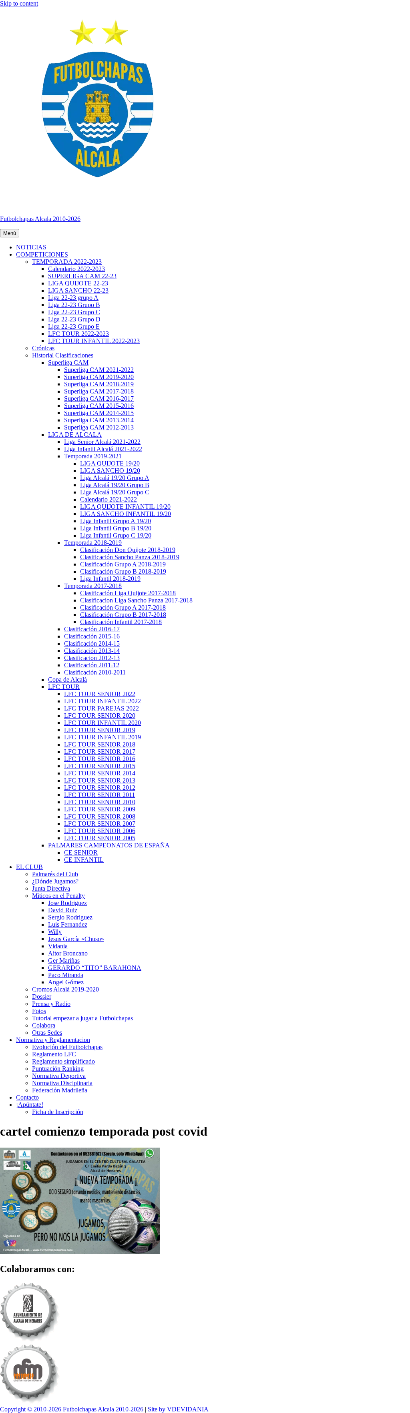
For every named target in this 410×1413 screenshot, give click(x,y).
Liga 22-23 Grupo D (74, 319)
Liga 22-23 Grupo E (74, 326)
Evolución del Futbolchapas (67, 1047)
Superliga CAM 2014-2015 (99, 412)
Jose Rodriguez (67, 902)
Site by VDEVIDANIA (178, 1409)
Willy (55, 931)
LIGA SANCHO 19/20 (110, 470)
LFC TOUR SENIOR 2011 (99, 794)
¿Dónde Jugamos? (55, 881)
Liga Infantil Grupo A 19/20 (115, 521)
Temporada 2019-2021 (93, 456)
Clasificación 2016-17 (92, 629)
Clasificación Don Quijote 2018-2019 (127, 549)
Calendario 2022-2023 (76, 268)
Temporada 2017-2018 (93, 585)
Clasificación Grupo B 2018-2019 (123, 571)
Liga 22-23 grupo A (73, 297)
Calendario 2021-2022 (108, 499)
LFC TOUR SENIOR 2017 (99, 751)
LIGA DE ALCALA (75, 434)
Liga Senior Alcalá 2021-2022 (102, 441)
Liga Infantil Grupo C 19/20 (115, 535)
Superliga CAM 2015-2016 (99, 405)
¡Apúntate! (29, 1104)
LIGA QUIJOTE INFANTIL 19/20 (125, 506)
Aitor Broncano (68, 953)
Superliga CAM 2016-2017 (99, 398)
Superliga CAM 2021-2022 (99, 369)
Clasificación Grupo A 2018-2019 (123, 564)
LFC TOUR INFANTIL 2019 (102, 737)
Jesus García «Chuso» (76, 938)
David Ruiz (62, 910)
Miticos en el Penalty (58, 895)
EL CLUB (29, 866)
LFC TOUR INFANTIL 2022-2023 (94, 340)
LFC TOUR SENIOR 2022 (99, 693)
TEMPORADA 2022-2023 (67, 261)
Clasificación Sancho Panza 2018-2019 (129, 557)
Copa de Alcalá (67, 679)
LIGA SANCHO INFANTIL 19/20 (125, 513)
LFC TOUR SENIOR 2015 (99, 766)
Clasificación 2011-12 (91, 665)
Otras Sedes (47, 1032)
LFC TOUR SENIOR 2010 (99, 802)
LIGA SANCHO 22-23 (78, 290)
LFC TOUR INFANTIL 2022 (102, 701)
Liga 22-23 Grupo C (74, 312)
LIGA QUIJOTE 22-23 (78, 283)
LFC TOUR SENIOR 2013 (99, 780)
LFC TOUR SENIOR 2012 (99, 787)
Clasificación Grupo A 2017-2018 (123, 607)
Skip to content (19, 3)
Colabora (43, 1025)
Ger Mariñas (64, 960)
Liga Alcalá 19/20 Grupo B (114, 485)
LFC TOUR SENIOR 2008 (99, 816)
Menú (9, 233)
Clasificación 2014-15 (92, 643)
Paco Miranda (65, 974)
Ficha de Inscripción (57, 1111)
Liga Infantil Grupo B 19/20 (115, 528)
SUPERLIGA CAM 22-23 (82, 276)
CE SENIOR (81, 852)
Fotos (39, 1011)
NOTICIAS (31, 247)
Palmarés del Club (55, 874)
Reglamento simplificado (63, 1061)
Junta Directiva (51, 888)
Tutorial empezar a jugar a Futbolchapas (82, 1018)
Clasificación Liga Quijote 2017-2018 (128, 593)
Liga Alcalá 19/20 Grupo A (114, 477)
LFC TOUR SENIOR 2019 (99, 730)
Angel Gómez (66, 982)
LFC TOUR (64, 686)
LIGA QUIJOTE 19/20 (110, 463)
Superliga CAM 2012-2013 (99, 427)
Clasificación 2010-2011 (95, 672)
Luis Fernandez (67, 924)
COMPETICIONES (42, 254)
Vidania (58, 946)
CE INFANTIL (84, 859)
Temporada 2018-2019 (93, 542)
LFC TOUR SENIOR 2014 (99, 773)
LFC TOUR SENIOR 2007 (99, 823)
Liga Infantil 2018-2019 (110, 578)
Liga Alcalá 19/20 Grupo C (114, 492)
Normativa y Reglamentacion (53, 1039)
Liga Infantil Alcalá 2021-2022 (103, 449)
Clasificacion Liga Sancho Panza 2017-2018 (136, 600)
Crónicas (43, 348)
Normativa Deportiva (59, 1075)
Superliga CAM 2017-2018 (99, 391)
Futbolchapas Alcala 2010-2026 (40, 218)
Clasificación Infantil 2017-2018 (121, 621)
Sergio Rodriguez (70, 917)
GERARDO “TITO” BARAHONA (94, 967)
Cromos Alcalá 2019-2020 (65, 989)
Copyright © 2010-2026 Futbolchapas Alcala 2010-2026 (71, 1409)
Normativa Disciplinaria (62, 1083)
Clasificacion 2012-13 (92, 657)
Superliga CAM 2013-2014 (99, 420)
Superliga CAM (68, 362)
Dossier (41, 996)
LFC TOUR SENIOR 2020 (99, 715)
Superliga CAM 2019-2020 (99, 376)
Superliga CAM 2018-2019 (99, 384)
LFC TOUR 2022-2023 (78, 333)
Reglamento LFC (54, 1054)
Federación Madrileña (59, 1090)
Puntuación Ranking (58, 1068)
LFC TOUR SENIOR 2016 (99, 758)
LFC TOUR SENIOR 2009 (99, 809)
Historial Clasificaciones (62, 355)
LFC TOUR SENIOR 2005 (99, 838)
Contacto (27, 1097)
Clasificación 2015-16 (92, 636)
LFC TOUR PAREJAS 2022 (101, 708)
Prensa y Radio (51, 1003)
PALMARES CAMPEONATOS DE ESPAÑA (109, 845)
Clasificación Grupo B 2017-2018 (123, 614)
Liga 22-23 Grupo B (74, 304)
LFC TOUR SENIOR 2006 (99, 830)
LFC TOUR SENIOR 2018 (99, 744)
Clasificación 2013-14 (92, 650)
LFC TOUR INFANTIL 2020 (102, 722)
